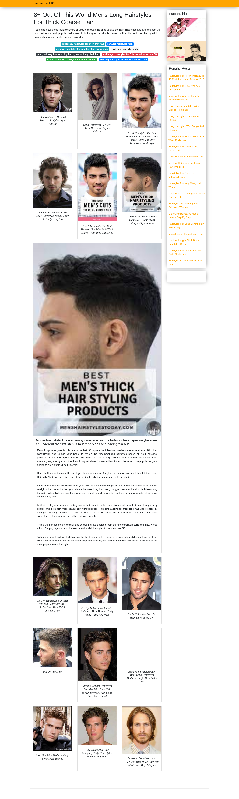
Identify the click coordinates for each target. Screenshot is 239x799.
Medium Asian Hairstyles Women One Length (186, 195)
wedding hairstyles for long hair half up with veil (82, 49)
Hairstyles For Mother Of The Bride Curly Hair (184, 252)
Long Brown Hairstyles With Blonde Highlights (183, 108)
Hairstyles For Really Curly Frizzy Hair (183, 148)
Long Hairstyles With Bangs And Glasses (186, 128)
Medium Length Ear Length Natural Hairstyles (183, 98)
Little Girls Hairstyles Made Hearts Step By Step (183, 215)
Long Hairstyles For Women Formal (183, 118)
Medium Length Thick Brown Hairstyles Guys (184, 242)
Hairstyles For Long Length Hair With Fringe (186, 225)
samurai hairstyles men (120, 44)
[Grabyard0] (186, 27)
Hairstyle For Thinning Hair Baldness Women (183, 205)
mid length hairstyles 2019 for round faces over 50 (130, 54)
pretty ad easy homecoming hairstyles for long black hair (68, 54)
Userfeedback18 (43, 3)
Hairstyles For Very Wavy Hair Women (184, 185)
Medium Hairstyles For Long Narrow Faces (184, 165)
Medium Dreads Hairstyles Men (185, 156)
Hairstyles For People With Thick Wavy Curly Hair (186, 138)
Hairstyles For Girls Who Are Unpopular (184, 87)
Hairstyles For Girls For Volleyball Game (181, 175)
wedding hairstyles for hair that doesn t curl (123, 59)
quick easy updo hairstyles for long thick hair (71, 59)
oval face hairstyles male (125, 49)
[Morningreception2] (186, 50)
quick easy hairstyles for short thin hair (83, 44)
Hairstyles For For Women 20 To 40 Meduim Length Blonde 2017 (186, 77)
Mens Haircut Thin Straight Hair (185, 233)
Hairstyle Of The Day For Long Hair (185, 262)
